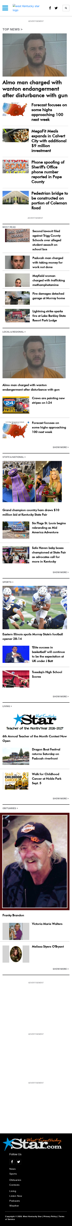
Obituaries (15, 1180)
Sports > (8, 582)
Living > (7, 706)
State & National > (14, 457)
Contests (14, 1184)
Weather (14, 1205)
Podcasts (14, 1200)
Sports (13, 1173)
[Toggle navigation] (5, 8)
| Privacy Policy (49, 1216)
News (12, 1169)
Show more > (61, 447)
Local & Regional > (14, 331)
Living (12, 1191)
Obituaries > (10, 808)
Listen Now (15, 1196)
